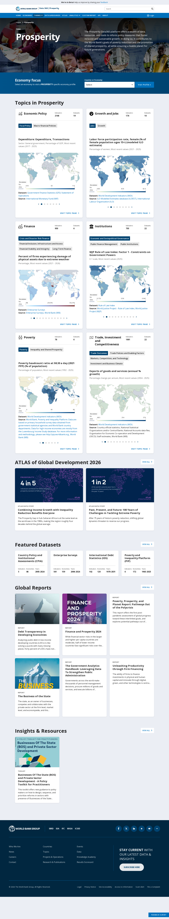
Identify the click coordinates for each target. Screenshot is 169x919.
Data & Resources (52, 15)
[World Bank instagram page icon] (141, 828)
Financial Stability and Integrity (34, 248)
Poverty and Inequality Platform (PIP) (137, 558)
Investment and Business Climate (107, 363)
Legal (79, 887)
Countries (47, 846)
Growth (101, 125)
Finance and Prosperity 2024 (83, 631)
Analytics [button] (73, 15)
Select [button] (89, 84)
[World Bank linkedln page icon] (134, 828)
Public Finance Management (104, 244)
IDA (57, 828)
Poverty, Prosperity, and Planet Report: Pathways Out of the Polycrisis (131, 604)
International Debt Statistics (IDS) (101, 556)
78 (56, 339)
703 (127, 228)
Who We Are (14, 846)
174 (127, 115)
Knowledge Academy (86, 857)
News (11, 851)
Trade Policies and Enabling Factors (127, 353)
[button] (38, 204)
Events (80, 846)
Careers (12, 857)
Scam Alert (140, 887)
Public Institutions (129, 244)
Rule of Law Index (106, 305)
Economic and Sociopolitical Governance (110, 238)
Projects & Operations (53, 857)
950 (56, 228)
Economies (27, 15)
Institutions (103, 226)
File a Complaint (153, 887)
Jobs (93, 125)
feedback (104, 2)
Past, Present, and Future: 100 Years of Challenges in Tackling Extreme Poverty (114, 511)
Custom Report (89, 15)
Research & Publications (54, 862)
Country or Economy (93, 80)
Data (79, 851)
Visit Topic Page (68, 213)
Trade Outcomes (99, 353)
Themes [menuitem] (37, 15)
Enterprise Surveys (36, 309)
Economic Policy (35, 113)
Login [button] (152, 15)
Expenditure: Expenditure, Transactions (43, 139)
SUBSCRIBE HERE (132, 867)
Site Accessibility (105, 887)
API (99, 15)
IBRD (51, 828)
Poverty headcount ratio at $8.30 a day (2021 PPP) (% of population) (46, 364)
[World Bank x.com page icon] (126, 828)
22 (145, 228)
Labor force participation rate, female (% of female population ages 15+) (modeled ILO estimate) (117, 142)
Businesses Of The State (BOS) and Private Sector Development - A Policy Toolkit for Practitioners (37, 779)
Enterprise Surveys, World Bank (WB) (43, 312)
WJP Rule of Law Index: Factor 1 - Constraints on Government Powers (119, 253)
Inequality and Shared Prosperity (46, 349)
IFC (63, 828)
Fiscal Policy (25, 125)
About (105, 15)
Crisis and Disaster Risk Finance (34, 238)
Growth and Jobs (107, 113)
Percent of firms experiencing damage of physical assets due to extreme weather (44, 258)
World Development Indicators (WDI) (115, 195)
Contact (12, 862)
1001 (128, 339)
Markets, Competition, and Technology (109, 358)
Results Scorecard (85, 862)
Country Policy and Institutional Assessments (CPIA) (30, 558)
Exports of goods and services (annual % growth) (115, 372)
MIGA (69, 828)
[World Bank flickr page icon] (157, 828)
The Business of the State (34, 696)
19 (74, 115)
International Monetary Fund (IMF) (42, 198)
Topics (46, 851)
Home (18, 15)
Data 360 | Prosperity (49, 8)
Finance (29, 226)
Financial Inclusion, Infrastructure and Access (41, 243)
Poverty (29, 337)
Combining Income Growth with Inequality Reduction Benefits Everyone (45, 511)
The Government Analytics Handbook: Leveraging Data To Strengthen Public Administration (83, 670)
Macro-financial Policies (45, 125)
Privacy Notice (90, 887)
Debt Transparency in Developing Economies (32, 633)
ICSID (77, 828)
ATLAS (64, 15)
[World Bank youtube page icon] (149, 828)
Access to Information (124, 887)
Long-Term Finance (62, 248)
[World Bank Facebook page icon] (118, 828)
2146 (57, 115)
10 (145, 115)
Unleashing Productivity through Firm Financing (128, 667)
